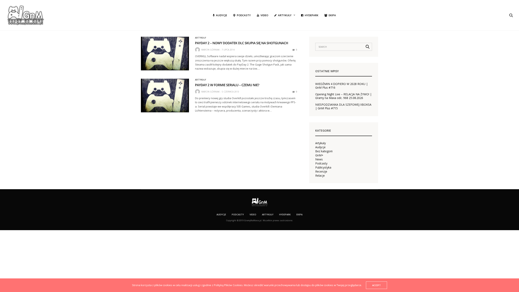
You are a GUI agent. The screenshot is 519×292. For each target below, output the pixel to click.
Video (264, 15)
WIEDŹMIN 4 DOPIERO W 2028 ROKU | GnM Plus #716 (341, 85)
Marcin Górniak (210, 49)
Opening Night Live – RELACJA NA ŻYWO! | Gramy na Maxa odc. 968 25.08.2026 (343, 96)
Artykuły (285, 15)
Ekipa (332, 15)
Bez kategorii (323, 151)
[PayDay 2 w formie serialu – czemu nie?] (165, 95)
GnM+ (319, 155)
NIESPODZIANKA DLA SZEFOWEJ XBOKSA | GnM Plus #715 (343, 106)
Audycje (221, 15)
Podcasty (244, 15)
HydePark (311, 15)
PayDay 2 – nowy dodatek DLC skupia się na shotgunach (241, 43)
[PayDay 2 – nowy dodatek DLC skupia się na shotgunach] (165, 53)
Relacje (320, 175)
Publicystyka (323, 167)
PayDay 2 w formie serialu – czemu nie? (227, 85)
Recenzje (321, 171)
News (319, 159)
